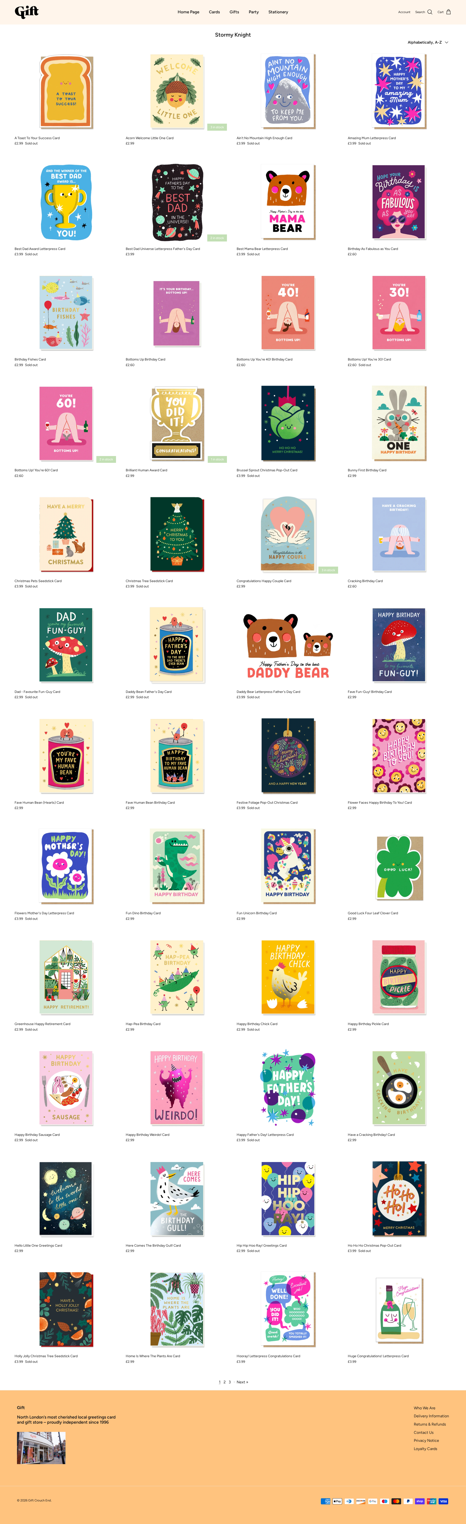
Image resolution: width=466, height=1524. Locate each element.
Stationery (278, 11)
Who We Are (424, 1408)
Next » (242, 1382)
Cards (214, 11)
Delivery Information (431, 1416)
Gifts (234, 11)
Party (254, 11)
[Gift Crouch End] (27, 12)
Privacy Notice (426, 1440)
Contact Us (423, 1432)
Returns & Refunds (430, 1424)
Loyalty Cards (425, 1448)
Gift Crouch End (39, 1500)
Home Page (188, 11)
